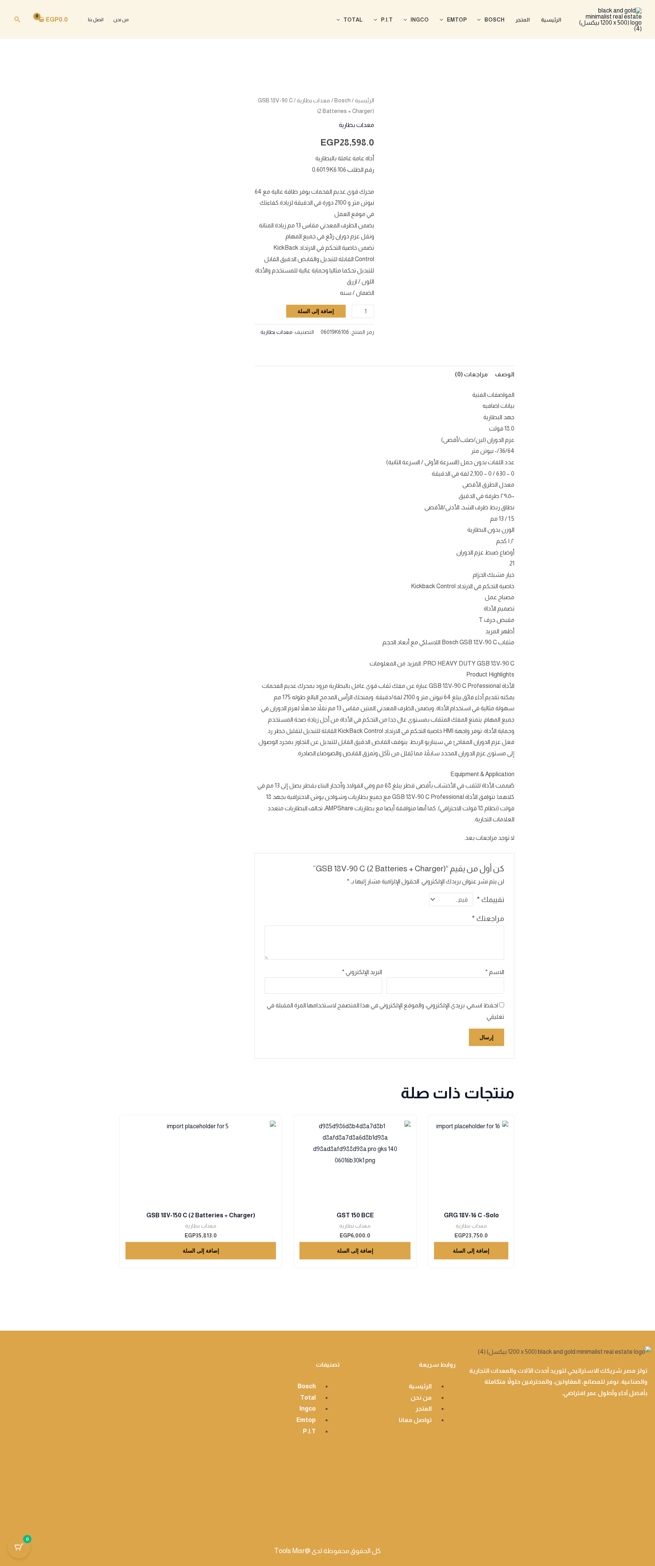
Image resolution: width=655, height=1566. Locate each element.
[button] (480, 20)
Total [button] (353, 20)
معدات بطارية (313, 100)
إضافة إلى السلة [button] (471, 1250)
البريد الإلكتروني (362, 972)
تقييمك (490, 900)
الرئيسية (551, 20)
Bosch (342, 100)
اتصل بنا (95, 19)
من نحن (121, 19)
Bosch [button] (494, 20)
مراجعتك (488, 918)
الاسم (494, 972)
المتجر (523, 20)
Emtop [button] (457, 20)
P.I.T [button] (387, 20)
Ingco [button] (420, 20)
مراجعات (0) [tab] (471, 374)
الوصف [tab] (504, 374)
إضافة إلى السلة (316, 311)
